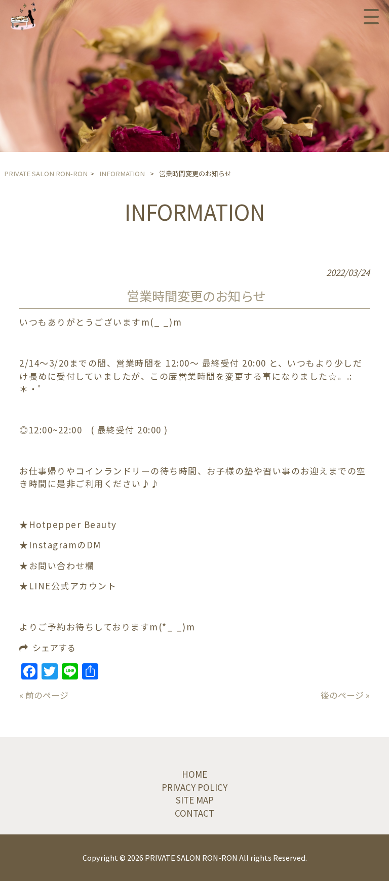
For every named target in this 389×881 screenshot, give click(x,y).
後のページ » (345, 695)
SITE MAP (195, 799)
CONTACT (194, 813)
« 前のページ (43, 695)
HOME (194, 774)
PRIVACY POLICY (194, 787)
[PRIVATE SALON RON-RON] (23, 16)
